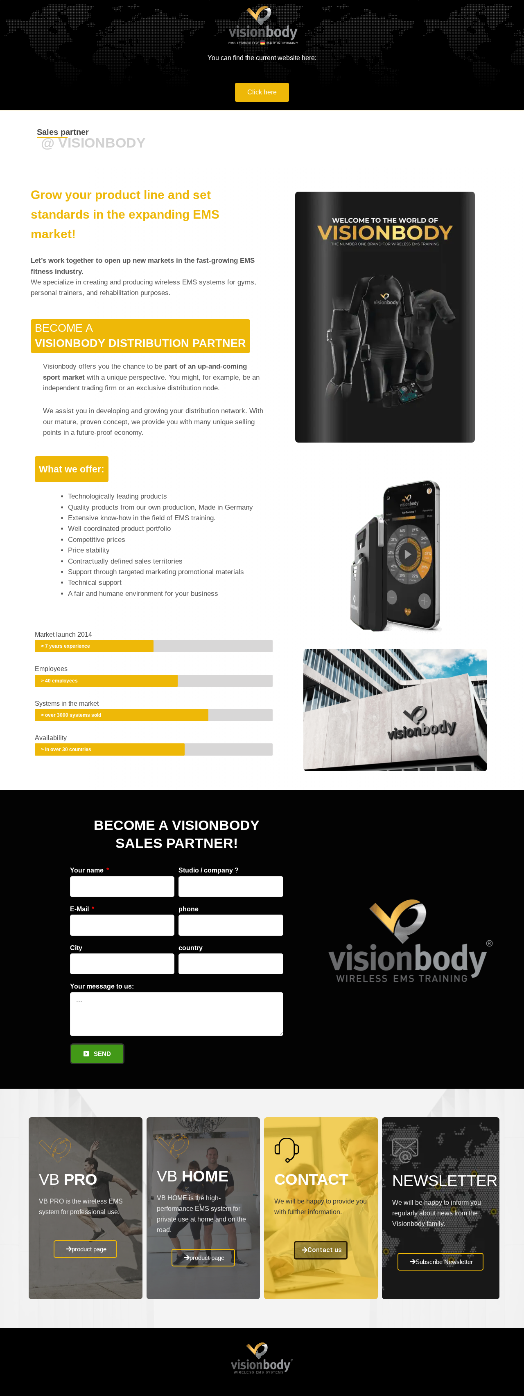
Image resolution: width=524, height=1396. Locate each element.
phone (188, 909)
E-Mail (80, 909)
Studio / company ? (208, 870)
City (76, 947)
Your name (87, 870)
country (190, 947)
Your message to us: (102, 986)
